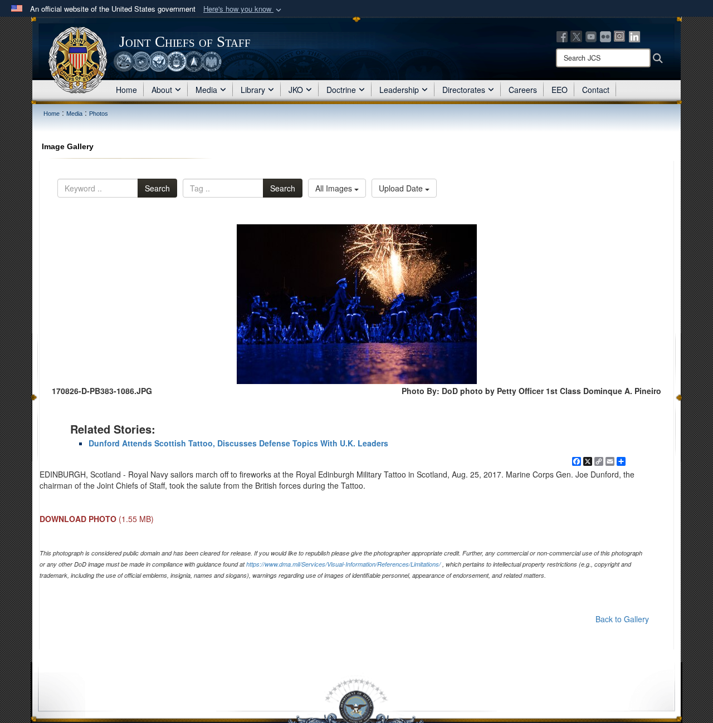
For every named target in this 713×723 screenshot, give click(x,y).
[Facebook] (562, 35)
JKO (296, 89)
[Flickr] (605, 35)
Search (157, 188)
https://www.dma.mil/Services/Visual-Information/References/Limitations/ (343, 564)
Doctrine (341, 89)
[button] (243, 9)
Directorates (463, 89)
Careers (523, 89)
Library (253, 89)
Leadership (399, 89)
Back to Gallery (622, 618)
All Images (334, 188)
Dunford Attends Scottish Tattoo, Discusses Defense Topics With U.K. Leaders (238, 443)
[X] (576, 35)
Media (206, 89)
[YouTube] (591, 35)
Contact (595, 89)
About (162, 89)
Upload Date (402, 188)
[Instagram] (620, 35)
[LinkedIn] (634, 35)
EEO (559, 89)
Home (126, 89)
